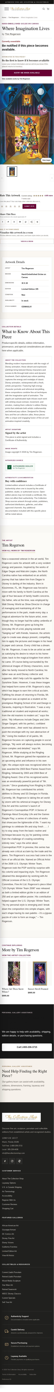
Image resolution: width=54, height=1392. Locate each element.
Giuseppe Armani (9, 1230)
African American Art (10, 1226)
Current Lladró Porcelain (11, 1272)
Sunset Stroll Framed (38, 988)
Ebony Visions (8, 1243)
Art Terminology (8, 1191)
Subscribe (32, 1374)
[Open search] (44, 8)
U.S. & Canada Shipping (12, 1187)
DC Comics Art (8, 1234)
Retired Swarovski (9, 1289)
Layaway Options (9, 1183)
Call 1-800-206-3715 (27, 1047)
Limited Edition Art (9, 1251)
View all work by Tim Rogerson (18, 551)
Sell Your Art (7, 1302)
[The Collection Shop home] (25, 9)
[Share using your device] (31, 221)
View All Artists (8, 1255)
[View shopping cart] (48, 8)
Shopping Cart (7, 1208)
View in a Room (27, 241)
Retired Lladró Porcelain (11, 1277)
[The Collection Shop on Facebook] (5, 1161)
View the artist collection (16, 955)
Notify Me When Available (27, 73)
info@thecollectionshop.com (13, 1153)
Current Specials (8, 1298)
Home (4, 17)
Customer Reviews (9, 1204)
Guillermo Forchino (9, 1247)
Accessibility (7, 1196)
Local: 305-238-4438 (10, 1149)
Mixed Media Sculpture (11, 1281)
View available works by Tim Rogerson (16, 79)
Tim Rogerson (13, 17)
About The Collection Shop (12, 1179)
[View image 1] (12, 171)
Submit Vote (29, 206)
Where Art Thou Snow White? (13, 990)
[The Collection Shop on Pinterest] (19, 1161)
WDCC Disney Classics (11, 1294)
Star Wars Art (7, 1285)
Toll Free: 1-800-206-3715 (12, 1146)
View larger (46, 160)
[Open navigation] (7, 9)
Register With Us (9, 1200)
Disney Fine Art (8, 1238)
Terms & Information (9, 1374)
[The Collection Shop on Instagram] (12, 1161)
